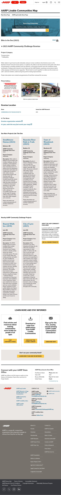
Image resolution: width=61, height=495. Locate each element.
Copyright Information (28, 483)
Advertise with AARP (50, 438)
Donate (32, 428)
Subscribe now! (51, 342)
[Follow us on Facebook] (4, 489)
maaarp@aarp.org (53, 381)
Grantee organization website (11, 121)
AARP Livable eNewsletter (20, 404)
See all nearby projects (50, 242)
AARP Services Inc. (49, 451)
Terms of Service (18, 481)
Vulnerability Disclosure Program (45, 483)
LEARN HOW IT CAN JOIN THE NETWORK (30, 356)
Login (43, 2)
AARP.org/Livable (21, 388)
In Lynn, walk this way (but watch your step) (15, 124)
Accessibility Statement (31, 481)
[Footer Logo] (6, 426)
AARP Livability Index (22, 401)
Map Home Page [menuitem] (5, 15)
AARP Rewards (34, 438)
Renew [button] (23, 2)
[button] (55, 2)
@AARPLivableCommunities (54, 391)
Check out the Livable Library (30, 341)
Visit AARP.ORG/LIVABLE (10, 341)
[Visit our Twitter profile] (9, 489)
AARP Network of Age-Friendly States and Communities (22, 393)
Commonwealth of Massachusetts (11, 112)
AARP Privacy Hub (6, 481)
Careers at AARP (49, 442)
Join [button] (15, 2)
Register (37, 2)
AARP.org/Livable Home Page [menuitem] (20, 15)
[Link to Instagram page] (14, 489)
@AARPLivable (51, 393)
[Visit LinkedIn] (19, 489)
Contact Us (47, 425)
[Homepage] (5, 2)
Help (51, 2)
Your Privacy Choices (16, 485)
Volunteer (32, 432)
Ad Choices (5, 485)
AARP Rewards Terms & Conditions (11, 483)
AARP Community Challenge (21, 397)
